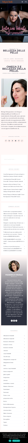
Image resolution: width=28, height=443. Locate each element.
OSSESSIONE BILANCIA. (14, 236)
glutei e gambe (6, 374)
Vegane (5, 422)
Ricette (5, 401)
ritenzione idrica (7, 410)
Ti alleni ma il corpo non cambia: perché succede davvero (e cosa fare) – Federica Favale (12, 234)
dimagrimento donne (8, 362)
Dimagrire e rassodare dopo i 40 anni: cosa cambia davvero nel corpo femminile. (13, 218)
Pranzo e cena (6, 395)
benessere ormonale (8, 347)
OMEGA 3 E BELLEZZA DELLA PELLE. (14, 68)
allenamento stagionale (8, 338)
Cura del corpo (9, 58)
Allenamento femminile (8, 335)
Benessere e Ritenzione (8, 341)
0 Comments (22, 73)
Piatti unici (6, 392)
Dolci (4, 365)
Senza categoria (7, 416)
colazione (5, 350)
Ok (10, 440)
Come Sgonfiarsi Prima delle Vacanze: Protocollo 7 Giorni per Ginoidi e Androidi (13, 180)
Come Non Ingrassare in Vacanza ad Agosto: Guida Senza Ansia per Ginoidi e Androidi (13, 175)
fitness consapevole (8, 371)
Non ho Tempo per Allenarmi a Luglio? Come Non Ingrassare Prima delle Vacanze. (13, 195)
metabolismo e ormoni (8, 383)
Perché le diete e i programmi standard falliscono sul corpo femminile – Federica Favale (12, 213)
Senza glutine (6, 419)
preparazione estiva (8, 398)
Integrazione (19, 58)
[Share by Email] (15, 141)
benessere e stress (7, 344)
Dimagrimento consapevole (9, 359)
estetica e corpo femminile (9, 368)
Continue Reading (14, 136)
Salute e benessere (17, 60)
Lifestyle (7, 60)
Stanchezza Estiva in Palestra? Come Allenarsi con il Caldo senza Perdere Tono (12, 185)
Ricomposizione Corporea (9, 407)
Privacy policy (16, 440)
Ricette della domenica (8, 404)
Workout (5, 425)
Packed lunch (6, 389)
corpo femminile (7, 353)
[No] (26, 437)
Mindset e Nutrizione (8, 386)
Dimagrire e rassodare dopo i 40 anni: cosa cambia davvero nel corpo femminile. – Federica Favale (13, 225)
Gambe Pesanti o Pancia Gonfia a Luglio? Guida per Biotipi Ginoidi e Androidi (12, 190)
